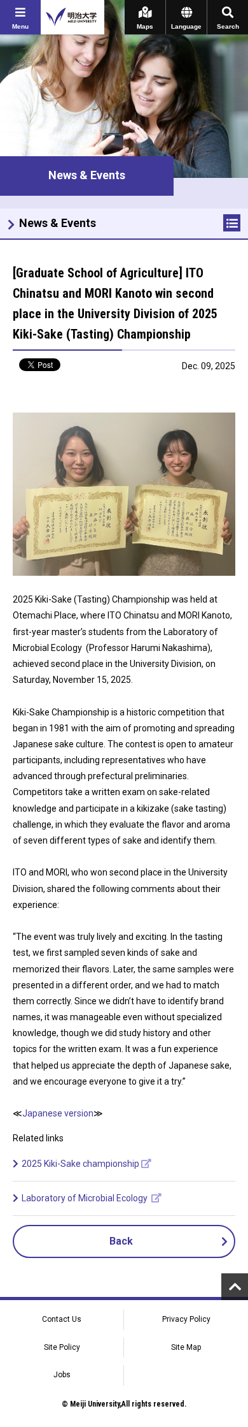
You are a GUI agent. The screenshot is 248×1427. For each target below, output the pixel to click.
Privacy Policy (186, 1319)
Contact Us (61, 1319)
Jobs (62, 1374)
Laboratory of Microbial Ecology (85, 1198)
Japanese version (57, 1113)
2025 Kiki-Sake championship (80, 1164)
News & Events (57, 223)
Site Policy (62, 1347)
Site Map (186, 1347)
